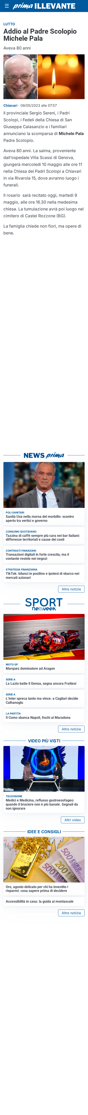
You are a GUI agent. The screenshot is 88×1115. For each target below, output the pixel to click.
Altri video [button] (73, 820)
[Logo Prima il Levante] (44, 6)
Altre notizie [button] (71, 589)
